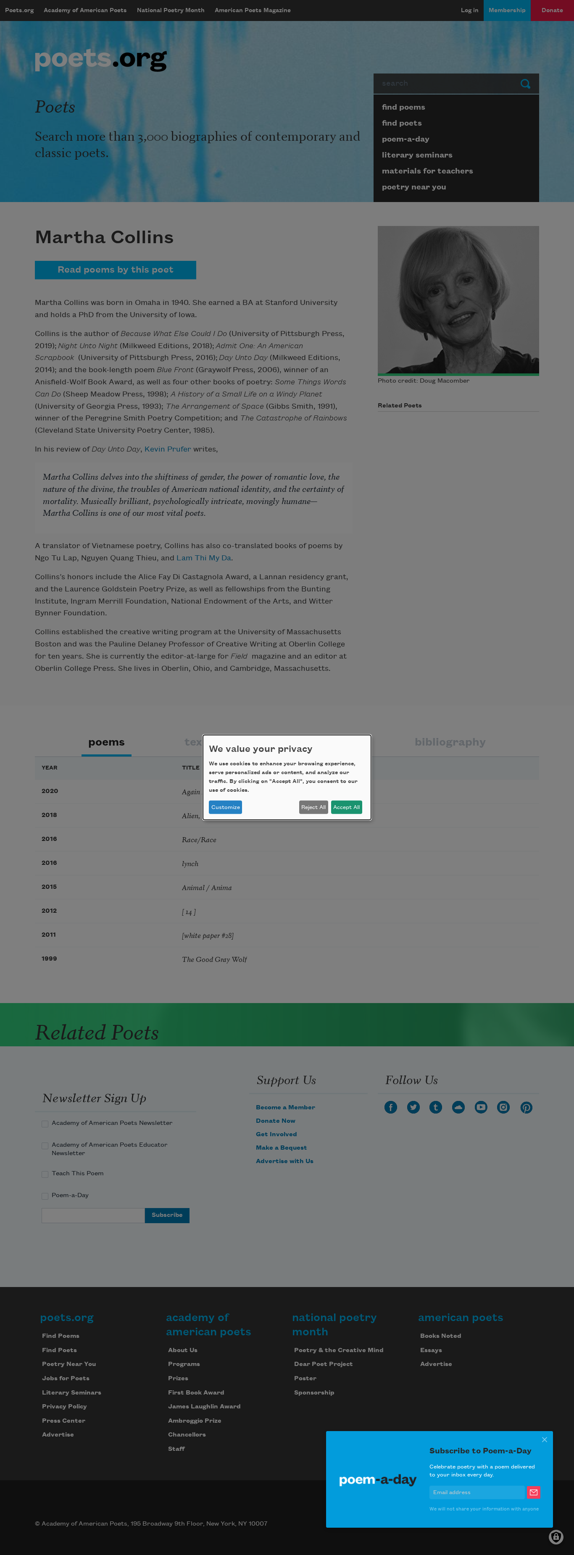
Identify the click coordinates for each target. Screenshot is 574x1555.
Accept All (346, 807)
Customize (225, 807)
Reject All (313, 807)
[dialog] (287, 777)
